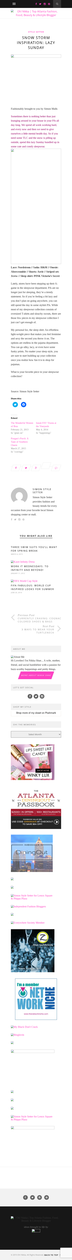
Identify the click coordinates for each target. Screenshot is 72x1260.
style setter (36, 32)
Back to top (51, 1255)
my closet (36, 712)
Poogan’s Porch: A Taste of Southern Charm (19, 441)
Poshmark (50, 712)
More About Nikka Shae (36, 675)
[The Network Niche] (36, 1019)
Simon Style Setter (42, 491)
